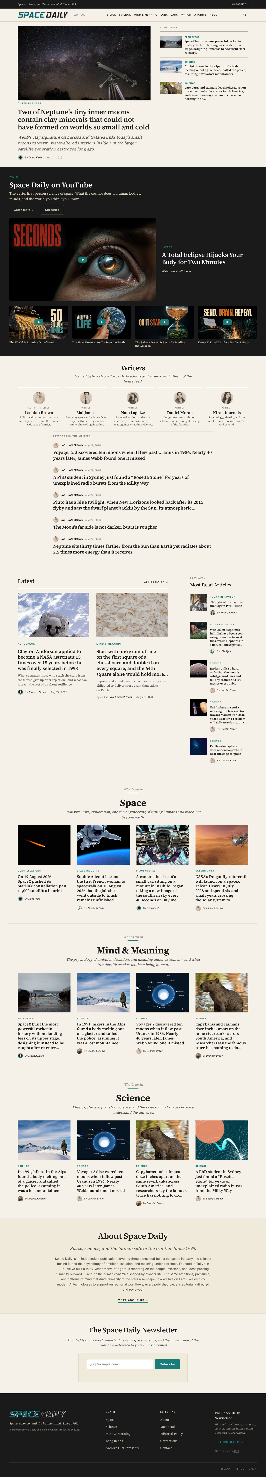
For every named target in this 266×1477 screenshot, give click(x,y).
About (214, 14)
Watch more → (24, 209)
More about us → (133, 1300)
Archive (200, 14)
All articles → (156, 582)
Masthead (167, 1426)
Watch (186, 14)
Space (111, 14)
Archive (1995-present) (122, 1448)
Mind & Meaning (145, 14)
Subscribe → (231, 1442)
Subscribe (239, 4)
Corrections (168, 1441)
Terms (240, 1468)
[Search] (244, 14)
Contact (166, 1448)
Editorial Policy (171, 1433)
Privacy (225, 1468)
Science (125, 14)
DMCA (253, 1468)
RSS (236, 1451)
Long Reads (169, 14)
